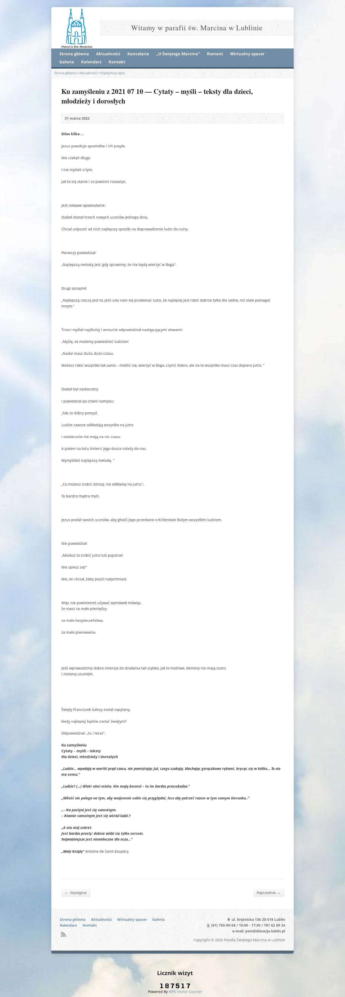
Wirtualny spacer (247, 54)
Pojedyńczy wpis (112, 73)
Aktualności (108, 54)
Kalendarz (91, 62)
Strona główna (74, 54)
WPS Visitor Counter (185, 991)
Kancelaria (138, 54)
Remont (215, 54)
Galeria (66, 62)
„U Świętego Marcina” (178, 54)
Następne (76, 892)
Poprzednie (268, 892)
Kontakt (117, 62)
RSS (63, 934)
